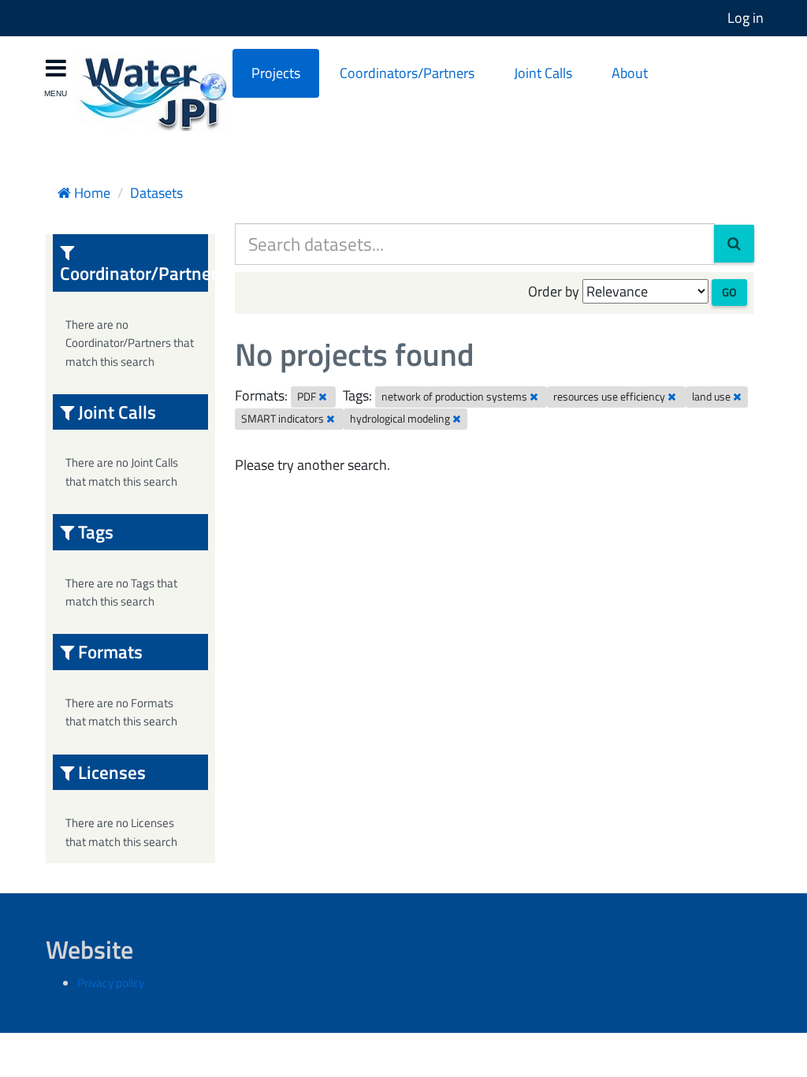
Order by (553, 291)
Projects (275, 73)
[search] (734, 244)
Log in (745, 17)
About (630, 73)
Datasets (156, 192)
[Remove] (322, 396)
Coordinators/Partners (407, 73)
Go (729, 292)
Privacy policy (110, 983)
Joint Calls (543, 73)
